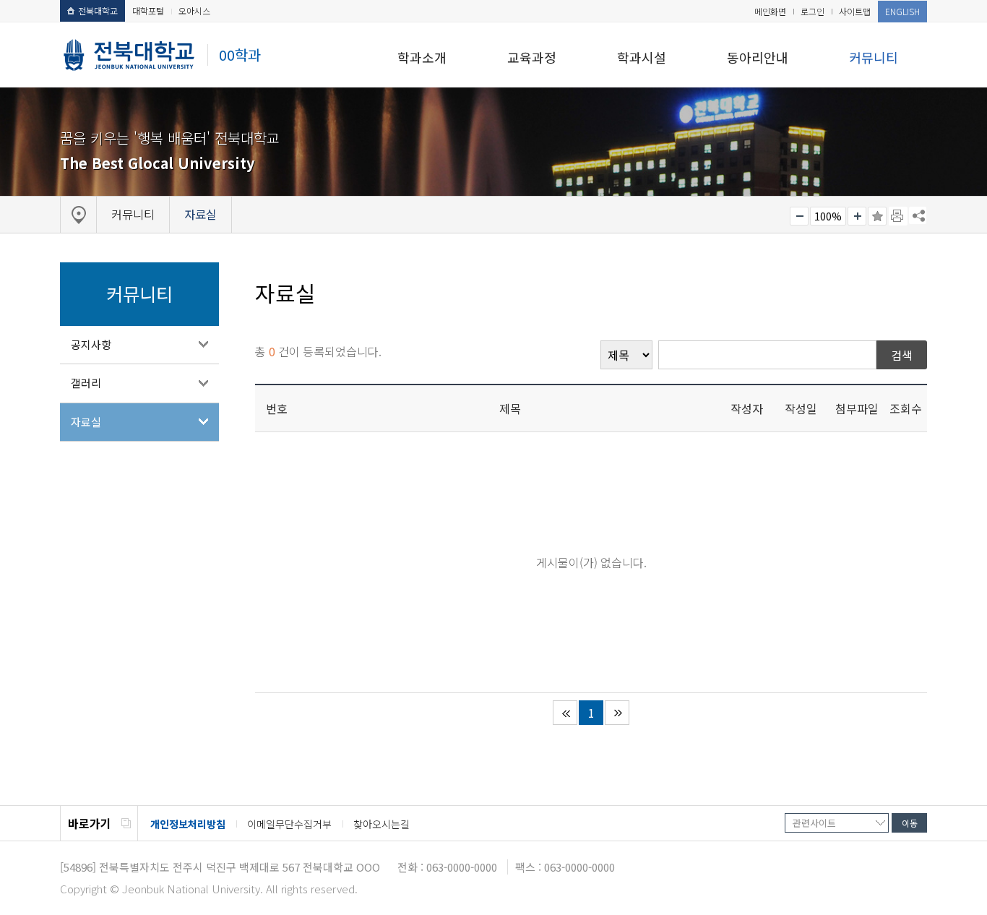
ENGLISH (902, 11)
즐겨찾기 (877, 216)
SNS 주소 (917, 215)
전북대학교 (98, 10)
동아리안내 (757, 57)
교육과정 (531, 57)
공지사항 (91, 344)
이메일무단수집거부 (289, 824)
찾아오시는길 (381, 824)
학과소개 (422, 57)
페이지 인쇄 (898, 216)
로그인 (812, 11)
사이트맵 (855, 11)
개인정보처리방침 (187, 824)
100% (828, 216)
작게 (799, 216)
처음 (565, 712)
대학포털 (148, 10)
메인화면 (770, 11)
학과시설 (641, 57)
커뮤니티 (873, 57)
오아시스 (194, 10)
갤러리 (86, 382)
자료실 (86, 421)
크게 (857, 216)
